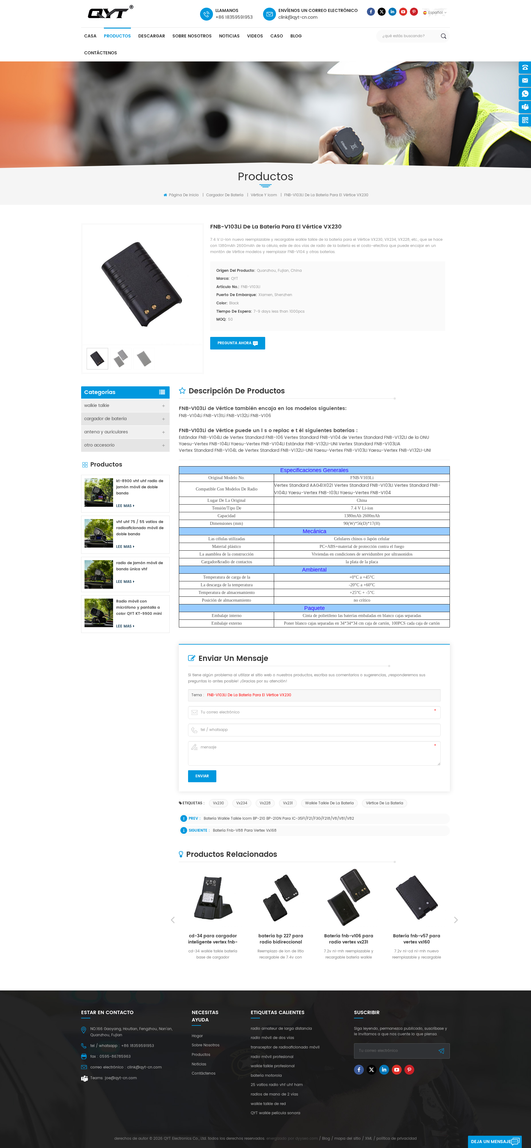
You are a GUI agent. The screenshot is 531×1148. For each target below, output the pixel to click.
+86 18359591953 (234, 17)
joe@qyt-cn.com (121, 1078)
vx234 (241, 803)
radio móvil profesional (272, 1057)
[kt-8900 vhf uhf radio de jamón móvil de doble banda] (99, 492)
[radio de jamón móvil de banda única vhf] (99, 574)
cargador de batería (224, 195)
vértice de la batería (384, 803)
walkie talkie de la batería (329, 803)
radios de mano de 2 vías (274, 1094)
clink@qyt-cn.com (297, 17)
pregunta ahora (234, 343)
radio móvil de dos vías (272, 1038)
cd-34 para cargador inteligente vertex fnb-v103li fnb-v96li (213, 939)
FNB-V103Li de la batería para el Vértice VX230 (249, 695)
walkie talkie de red (268, 1104)
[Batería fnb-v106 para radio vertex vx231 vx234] (348, 897)
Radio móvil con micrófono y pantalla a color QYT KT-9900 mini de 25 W (139, 608)
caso (276, 36)
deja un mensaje (491, 1141)
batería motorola (266, 1076)
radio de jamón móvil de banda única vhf (139, 566)
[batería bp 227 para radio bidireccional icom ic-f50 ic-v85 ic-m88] (280, 897)
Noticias (229, 36)
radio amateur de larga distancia (281, 1029)
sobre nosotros (192, 36)
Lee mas (210, 967)
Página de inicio (183, 195)
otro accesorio (99, 445)
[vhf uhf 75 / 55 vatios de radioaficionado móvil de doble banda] (99, 533)
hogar (197, 1036)
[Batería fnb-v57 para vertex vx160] (416, 897)
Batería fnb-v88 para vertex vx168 (245, 831)
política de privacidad (396, 1139)
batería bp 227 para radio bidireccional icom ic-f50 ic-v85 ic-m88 (281, 939)
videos (255, 36)
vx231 (288, 803)
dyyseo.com (306, 1139)
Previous (173, 920)
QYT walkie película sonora (275, 1113)
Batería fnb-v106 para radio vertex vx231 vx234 (348, 939)
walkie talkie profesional (273, 1066)
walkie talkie (96, 405)
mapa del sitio (347, 1139)
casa (90, 36)
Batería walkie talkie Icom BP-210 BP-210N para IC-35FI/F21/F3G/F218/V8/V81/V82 (279, 819)
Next (456, 920)
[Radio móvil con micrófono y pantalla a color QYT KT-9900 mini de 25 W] (99, 613)
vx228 (265, 803)
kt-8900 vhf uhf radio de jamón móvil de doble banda (139, 487)
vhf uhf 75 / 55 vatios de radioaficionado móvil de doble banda (139, 528)
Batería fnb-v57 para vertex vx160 (416, 939)
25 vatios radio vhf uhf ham (277, 1085)
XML (368, 1139)
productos (117, 36)
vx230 (218, 803)
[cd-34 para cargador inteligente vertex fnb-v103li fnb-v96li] (212, 897)
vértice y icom (264, 195)
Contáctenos (100, 53)
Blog (296, 36)
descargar (151, 36)
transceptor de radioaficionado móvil (285, 1047)
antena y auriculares (106, 431)
